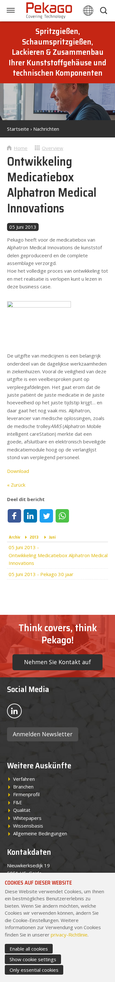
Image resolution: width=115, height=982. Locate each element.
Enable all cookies (29, 948)
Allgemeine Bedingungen (40, 833)
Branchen (23, 786)
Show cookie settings (33, 959)
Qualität (21, 810)
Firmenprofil (26, 794)
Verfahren (24, 779)
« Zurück (16, 485)
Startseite (18, 129)
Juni (52, 537)
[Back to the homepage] (49, 10)
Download (18, 471)
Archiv (14, 537)
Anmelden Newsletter (43, 734)
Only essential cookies (34, 970)
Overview (52, 148)
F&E (17, 802)
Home (20, 148)
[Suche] (104, 10)
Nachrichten (46, 129)
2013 (34, 537)
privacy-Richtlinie (69, 934)
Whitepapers (27, 818)
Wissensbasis (28, 825)
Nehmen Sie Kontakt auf (57, 662)
